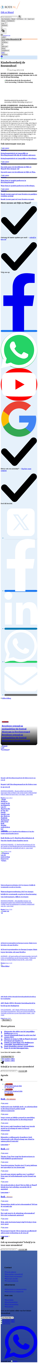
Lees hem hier (6, 1057)
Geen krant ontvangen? (14, 1276)
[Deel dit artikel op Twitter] (20, 538)
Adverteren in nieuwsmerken (16, 1289)
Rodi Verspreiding (12, 1304)
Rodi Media (9, 1300)
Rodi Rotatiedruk (12, 1302)
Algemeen (4, 70)
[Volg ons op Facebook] (19, 331)
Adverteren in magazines (15, 1291)
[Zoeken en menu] (3, 31)
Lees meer (4, 1145)
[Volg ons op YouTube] (19, 384)
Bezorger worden (12, 1278)
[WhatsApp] (20, 1358)
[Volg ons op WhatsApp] (19, 350)
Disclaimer (9, 1306)
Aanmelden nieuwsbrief (14, 1274)
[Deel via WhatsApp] (20, 662)
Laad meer (8, 1094)
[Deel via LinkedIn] (20, 629)
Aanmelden (22, 1071)
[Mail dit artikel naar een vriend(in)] (20, 695)
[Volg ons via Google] (19, 419)
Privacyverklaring (12, 1281)
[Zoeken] (19, 16)
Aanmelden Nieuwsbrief (10, 39)
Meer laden (6, 1020)
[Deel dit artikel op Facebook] (20, 591)
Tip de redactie (11, 1272)
